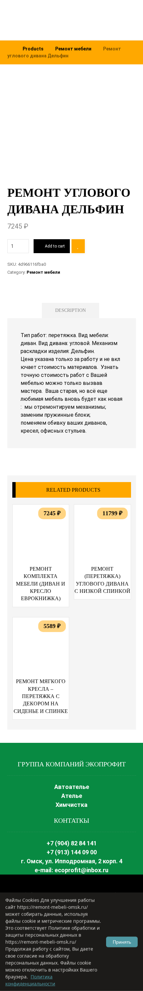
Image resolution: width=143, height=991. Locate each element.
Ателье (71, 795)
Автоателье (71, 786)
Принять (122, 942)
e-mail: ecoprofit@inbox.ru (71, 870)
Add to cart (55, 246)
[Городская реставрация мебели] (47, 20)
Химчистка (71, 804)
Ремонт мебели (43, 272)
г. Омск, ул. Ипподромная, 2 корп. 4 (71, 861)
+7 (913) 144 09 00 (72, 852)
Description (70, 310)
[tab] (70, 311)
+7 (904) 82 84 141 (72, 843)
